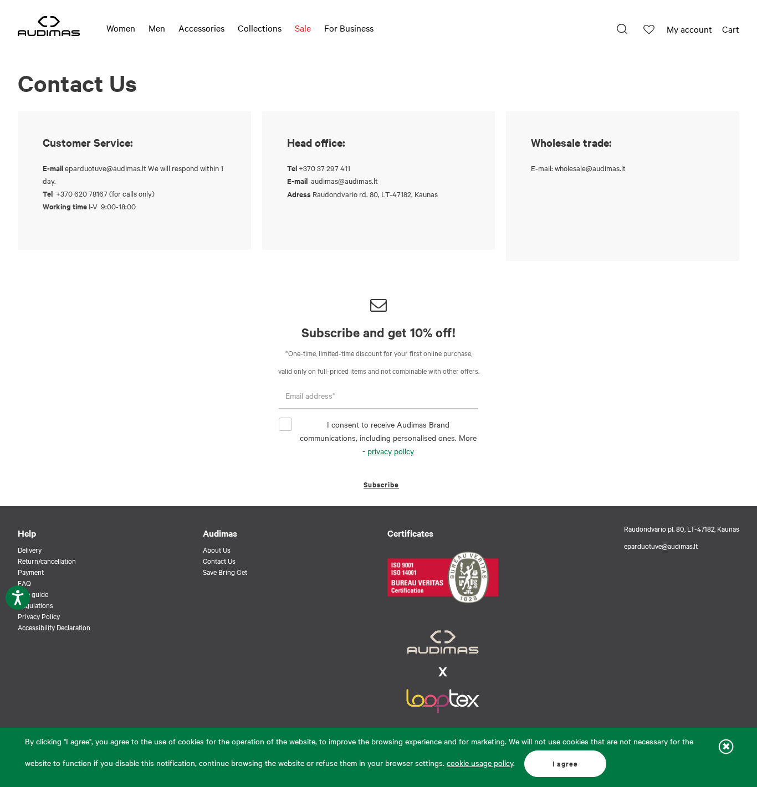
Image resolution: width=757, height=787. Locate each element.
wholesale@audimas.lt (590, 168)
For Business (349, 28)
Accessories (201, 28)
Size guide (33, 594)
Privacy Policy (39, 616)
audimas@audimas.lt (344, 181)
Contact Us (219, 560)
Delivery (30, 549)
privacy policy (390, 450)
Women (120, 28)
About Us (217, 549)
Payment (31, 572)
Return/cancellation (47, 560)
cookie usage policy (480, 762)
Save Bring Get (225, 572)
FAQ (24, 583)
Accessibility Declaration (54, 627)
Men (157, 28)
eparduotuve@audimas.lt (105, 168)
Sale (303, 28)
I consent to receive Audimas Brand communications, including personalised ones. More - (388, 437)
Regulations (35, 605)
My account (689, 29)
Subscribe (381, 484)
